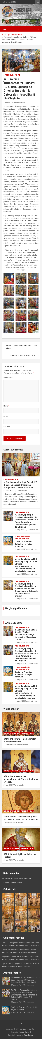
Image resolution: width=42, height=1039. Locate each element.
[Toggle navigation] (5, 29)
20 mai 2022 (8, 860)
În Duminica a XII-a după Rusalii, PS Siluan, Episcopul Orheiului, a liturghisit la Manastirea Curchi (20, 485)
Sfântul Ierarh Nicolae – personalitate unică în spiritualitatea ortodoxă (21, 779)
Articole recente (13, 622)
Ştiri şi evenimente (12, 75)
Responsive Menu (37, 2)
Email (6, 416)
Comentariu (9, 377)
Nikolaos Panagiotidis (10, 943)
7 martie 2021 (9, 103)
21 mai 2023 (8, 785)
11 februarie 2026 (10, 745)
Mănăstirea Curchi (27, 1029)
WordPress (28, 1035)
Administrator (20, 103)
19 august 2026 (20, 530)
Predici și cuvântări (22, 537)
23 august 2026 (9, 491)
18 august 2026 (20, 549)
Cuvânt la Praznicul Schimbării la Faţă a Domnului (23, 544)
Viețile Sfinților (27, 733)
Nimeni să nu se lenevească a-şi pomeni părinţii (21, 346)
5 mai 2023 (8, 822)
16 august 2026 (20, 599)
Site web (7, 427)
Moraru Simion (7, 950)
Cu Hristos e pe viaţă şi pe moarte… (22, 355)
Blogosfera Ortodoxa (10, 957)
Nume (6, 406)
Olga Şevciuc (7, 964)
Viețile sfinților (11, 708)
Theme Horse (24, 1032)
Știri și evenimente (13, 449)
